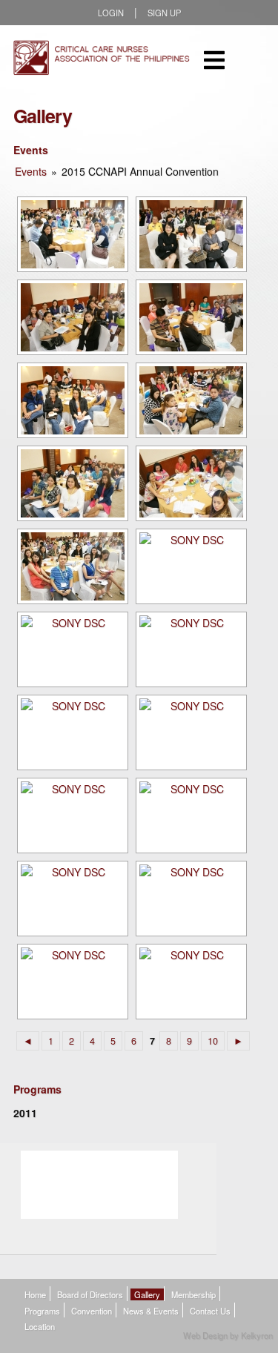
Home (35, 1294)
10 (213, 1041)
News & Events (151, 1311)
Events (31, 171)
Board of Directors (90, 1294)
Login (111, 13)
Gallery (147, 1294)
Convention (91, 1311)
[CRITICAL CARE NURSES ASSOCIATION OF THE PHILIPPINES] (101, 60)
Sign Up (164, 13)
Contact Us (210, 1311)
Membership (193, 1294)
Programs (42, 1311)
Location (39, 1326)
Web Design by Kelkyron (228, 1335)
